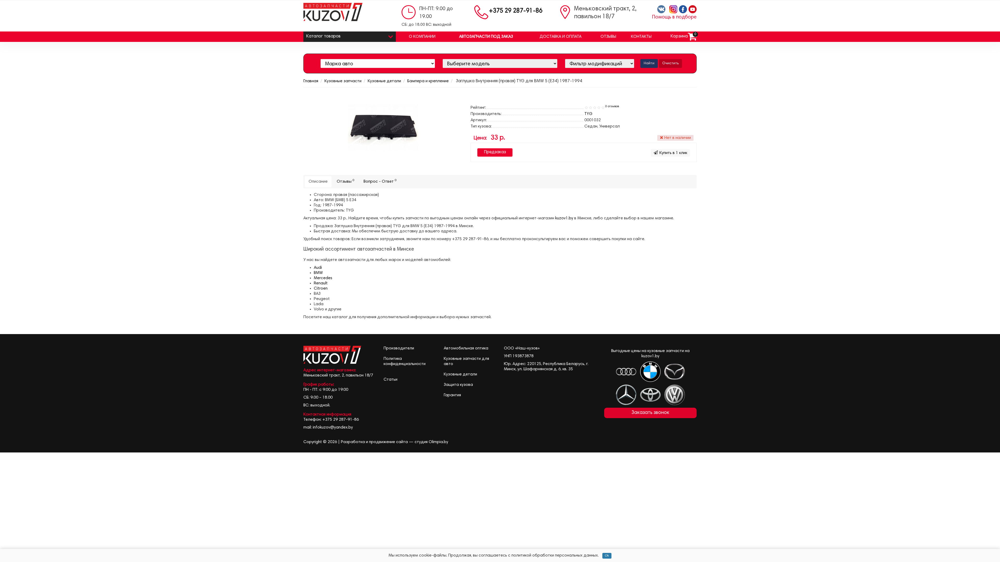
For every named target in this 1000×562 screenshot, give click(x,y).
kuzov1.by (564, 218)
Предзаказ (495, 152)
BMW (318, 273)
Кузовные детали (384, 81)
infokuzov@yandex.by (333, 427)
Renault (321, 283)
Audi (318, 268)
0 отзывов (612, 106)
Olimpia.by (438, 442)
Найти (649, 63)
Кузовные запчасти (342, 81)
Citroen (321, 288)
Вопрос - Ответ (380, 181)
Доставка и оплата (561, 37)
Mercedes (323, 278)
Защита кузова (458, 385)
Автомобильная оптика (466, 348)
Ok (607, 555)
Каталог (323, 36)
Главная (310, 81)
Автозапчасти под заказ (486, 37)
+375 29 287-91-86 (515, 11)
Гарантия (452, 395)
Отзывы (608, 37)
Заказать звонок (650, 412)
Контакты (641, 37)
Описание (318, 182)
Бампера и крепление (428, 81)
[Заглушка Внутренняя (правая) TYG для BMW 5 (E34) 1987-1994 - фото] (383, 128)
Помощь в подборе (674, 17)
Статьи (390, 380)
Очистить (670, 63)
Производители (399, 348)
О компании (422, 37)
